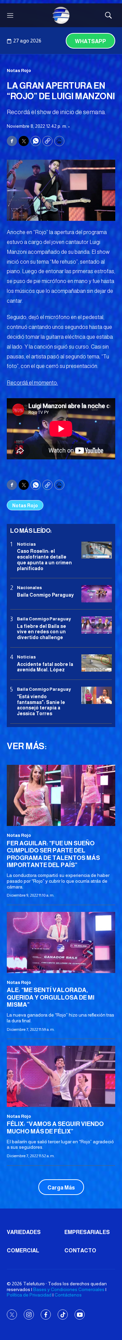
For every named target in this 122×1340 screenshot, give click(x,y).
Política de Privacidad (29, 1295)
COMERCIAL (23, 1250)
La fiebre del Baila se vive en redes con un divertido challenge (41, 631)
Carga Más (61, 1188)
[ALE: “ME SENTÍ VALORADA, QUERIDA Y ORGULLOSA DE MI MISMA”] (61, 942)
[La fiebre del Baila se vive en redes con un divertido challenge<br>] (96, 625)
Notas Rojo (19, 70)
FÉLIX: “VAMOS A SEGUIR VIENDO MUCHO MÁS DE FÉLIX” (55, 1128)
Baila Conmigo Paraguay (45, 595)
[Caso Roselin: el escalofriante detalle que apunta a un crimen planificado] (96, 550)
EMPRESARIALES (87, 1232)
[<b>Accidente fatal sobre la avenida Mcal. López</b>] (96, 663)
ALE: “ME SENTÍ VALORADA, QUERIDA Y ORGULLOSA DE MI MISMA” (51, 997)
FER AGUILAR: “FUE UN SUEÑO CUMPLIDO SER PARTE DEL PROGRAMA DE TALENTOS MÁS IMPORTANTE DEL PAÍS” (53, 854)
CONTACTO (80, 1250)
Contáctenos (68, 1295)
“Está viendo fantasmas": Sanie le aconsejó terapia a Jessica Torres (41, 705)
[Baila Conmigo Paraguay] (96, 593)
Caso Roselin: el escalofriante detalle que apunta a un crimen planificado (44, 559)
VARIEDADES (24, 1232)
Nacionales (29, 587)
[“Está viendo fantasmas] (96, 695)
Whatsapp (90, 41)
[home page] (61, 15)
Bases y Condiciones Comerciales (68, 1289)
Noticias (26, 544)
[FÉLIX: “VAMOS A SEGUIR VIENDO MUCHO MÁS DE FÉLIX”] (61, 1076)
